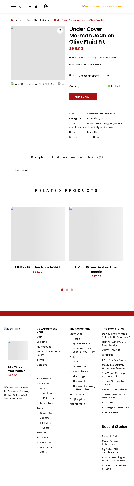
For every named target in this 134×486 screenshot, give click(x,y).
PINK (72, 356)
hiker (99, 123)
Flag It (76, 338)
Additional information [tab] (67, 157)
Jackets (45, 418)
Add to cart (83, 96)
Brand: (73, 132)
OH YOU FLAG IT (111, 350)
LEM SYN (73, 361)
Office (43, 452)
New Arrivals (44, 378)
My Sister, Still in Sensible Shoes (111, 451)
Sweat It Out (109, 436)
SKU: (71, 113)
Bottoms (42, 432)
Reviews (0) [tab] (95, 157)
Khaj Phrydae (77, 399)
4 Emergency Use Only (115, 407)
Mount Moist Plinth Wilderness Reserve (113, 366)
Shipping (42, 341)
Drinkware (46, 447)
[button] (60, 31)
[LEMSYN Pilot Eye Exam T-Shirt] (38, 234)
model (118, 123)
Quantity (74, 86)
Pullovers (45, 422)
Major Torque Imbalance (110, 442)
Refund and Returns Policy (48, 353)
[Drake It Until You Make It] (18, 350)
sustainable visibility (88, 127)
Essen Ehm (93, 118)
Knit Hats (48, 398)
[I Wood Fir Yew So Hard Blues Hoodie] (96, 234)
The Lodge (79, 376)
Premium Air (80, 366)
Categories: (76, 118)
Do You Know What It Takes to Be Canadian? (116, 335)
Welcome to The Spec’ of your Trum (84, 350)
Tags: (72, 123)
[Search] (21, 6)
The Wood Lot (81, 381)
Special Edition (81, 343)
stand (72, 127)
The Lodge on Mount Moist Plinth (114, 396)
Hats (43, 388)
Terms (40, 359)
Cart (39, 337)
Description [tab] (38, 157)
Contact (42, 364)
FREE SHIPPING (77, 404)
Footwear (42, 437)
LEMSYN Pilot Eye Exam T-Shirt (37, 267)
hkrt (105, 123)
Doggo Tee (46, 413)
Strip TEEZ (107, 402)
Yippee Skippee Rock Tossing (114, 383)
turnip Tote (46, 403)
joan (110, 123)
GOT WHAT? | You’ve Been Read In (114, 343)
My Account (44, 346)
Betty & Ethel (76, 394)
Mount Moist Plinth (80, 371)
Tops (40, 408)
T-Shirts (104, 118)
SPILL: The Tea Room (114, 360)
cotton (91, 123)
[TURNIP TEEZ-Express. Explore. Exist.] (102, 6)
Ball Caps (49, 393)
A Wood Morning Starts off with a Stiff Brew (116, 459)
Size (71, 75)
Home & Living (45, 442)
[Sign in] (46, 6)
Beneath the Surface (114, 389)
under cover (107, 127)
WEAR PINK (108, 355)
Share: (73, 137)
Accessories (44, 383)
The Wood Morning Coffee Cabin (84, 388)
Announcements (112, 412)
